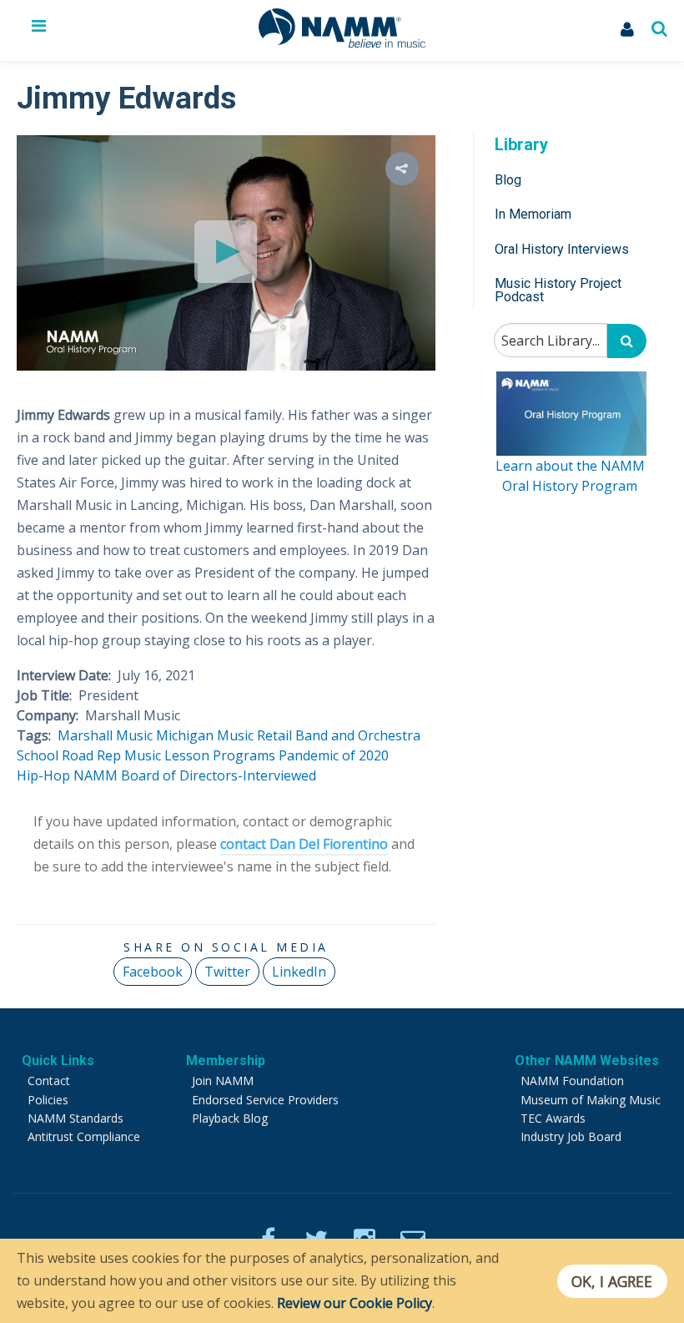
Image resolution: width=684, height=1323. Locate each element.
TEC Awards (553, 1118)
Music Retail (254, 735)
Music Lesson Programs (199, 755)
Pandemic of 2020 (334, 755)
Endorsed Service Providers (265, 1100)
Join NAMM (223, 1080)
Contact (49, 1080)
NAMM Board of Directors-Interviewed (194, 775)
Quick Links (58, 1060)
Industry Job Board (571, 1136)
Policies (48, 1100)
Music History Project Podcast (558, 290)
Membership (225, 1060)
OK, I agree (611, 1281)
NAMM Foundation (572, 1080)
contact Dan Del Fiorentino (304, 844)
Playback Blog (230, 1118)
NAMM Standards (75, 1118)
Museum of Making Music (591, 1100)
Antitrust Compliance (84, 1136)
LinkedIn (299, 971)
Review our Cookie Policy (354, 1303)
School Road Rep (69, 755)
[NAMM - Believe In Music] (342, 42)
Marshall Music (105, 735)
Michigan (185, 735)
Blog (508, 180)
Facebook (153, 971)
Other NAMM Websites (587, 1060)
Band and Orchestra (357, 735)
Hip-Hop (43, 775)
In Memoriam (533, 214)
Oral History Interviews (562, 249)
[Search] (626, 341)
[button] (402, 168)
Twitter (227, 971)
